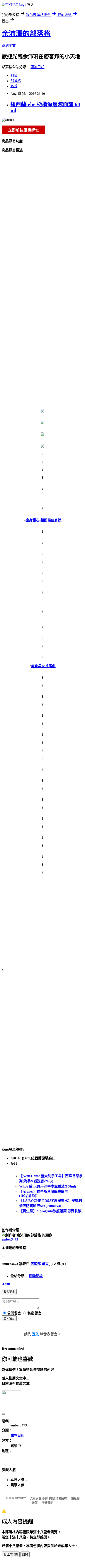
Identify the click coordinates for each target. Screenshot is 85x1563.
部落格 (15, 81)
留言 (45, 1264)
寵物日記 (37, 67)
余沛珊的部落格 (26, 33)
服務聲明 (47, 1502)
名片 (13, 86)
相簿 (13, 75)
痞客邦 (35, 1264)
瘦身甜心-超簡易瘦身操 (43, 520)
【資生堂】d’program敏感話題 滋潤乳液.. (51, 1211)
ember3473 (10, 1239)
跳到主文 (9, 45)
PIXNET (20, 1498)
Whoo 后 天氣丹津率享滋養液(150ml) (47, 1186)
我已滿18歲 (10, 1554)
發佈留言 (9, 1318)
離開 (25, 1554)
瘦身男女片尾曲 (43, 666)
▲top (6, 1283)
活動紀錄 (36, 1276)
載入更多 (9, 1292)
